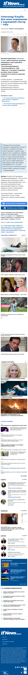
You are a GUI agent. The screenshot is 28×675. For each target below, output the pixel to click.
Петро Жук (10, 505)
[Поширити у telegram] (26, 34)
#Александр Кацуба (9, 225)
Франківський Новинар (14, 497)
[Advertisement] (14, 125)
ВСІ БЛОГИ (24, 535)
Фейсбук (18, 219)
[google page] (15, 667)
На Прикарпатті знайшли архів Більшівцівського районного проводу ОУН (18, 453)
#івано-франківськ (6, 227)
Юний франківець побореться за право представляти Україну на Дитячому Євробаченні (18, 428)
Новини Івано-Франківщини (14, 222)
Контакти (4, 639)
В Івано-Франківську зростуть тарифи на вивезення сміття (14, 472)
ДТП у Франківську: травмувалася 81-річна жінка (14, 425)
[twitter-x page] (19, 667)
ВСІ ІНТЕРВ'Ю (24, 510)
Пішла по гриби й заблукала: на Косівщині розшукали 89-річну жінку (12, 445)
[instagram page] (26, 667)
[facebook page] (17, 667)
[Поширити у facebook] (18, 34)
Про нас (4, 637)
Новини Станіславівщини (16, 28)
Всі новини (24, 476)
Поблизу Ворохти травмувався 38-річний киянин (13, 459)
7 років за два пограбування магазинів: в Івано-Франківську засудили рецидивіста (14, 606)
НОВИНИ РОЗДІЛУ (22, 584)
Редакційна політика (8, 641)
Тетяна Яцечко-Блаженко (15, 488)
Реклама (4, 644)
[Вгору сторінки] (25, 669)
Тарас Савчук (11, 543)
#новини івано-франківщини (9, 230)
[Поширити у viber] (23, 34)
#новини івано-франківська (14, 228)
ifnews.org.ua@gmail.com (8, 215)
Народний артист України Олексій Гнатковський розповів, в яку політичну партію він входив (12, 529)
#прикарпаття (10, 232)
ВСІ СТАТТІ (24, 479)
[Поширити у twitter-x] (21, 34)
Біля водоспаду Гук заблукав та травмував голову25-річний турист (11, 435)
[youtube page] (21, 667)
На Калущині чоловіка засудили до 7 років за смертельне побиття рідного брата (12, 440)
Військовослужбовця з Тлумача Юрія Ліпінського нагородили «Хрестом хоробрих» (14, 619)
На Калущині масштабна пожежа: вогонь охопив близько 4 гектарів (13, 464)
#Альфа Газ (19, 225)
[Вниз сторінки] (25, 672)
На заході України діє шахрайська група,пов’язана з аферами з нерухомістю (13, 99)
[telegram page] (24, 667)
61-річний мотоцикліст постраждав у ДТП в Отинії (13, 449)
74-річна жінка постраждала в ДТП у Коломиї (13, 468)
